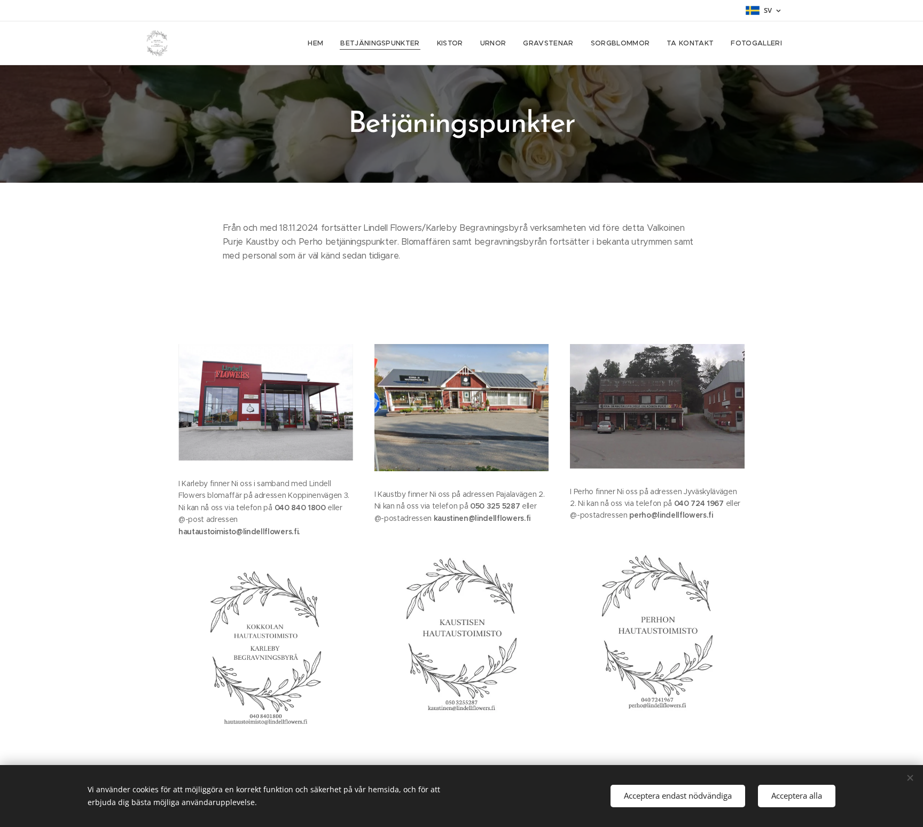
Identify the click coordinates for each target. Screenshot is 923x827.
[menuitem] (318, 43)
